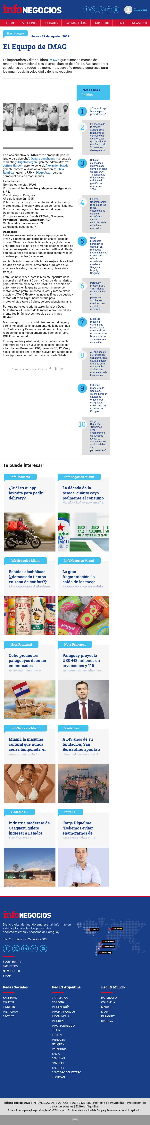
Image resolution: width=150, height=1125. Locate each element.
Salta (56, 1053)
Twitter (8, 1002)
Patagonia (59, 1049)
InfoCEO (70, 812)
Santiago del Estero (66, 1072)
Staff (120, 23)
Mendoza (58, 1039)
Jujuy (56, 1030)
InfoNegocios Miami (79, 477)
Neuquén (58, 1044)
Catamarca (60, 997)
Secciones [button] (29, 23)
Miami (105, 1011)
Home (10, 23)
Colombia (108, 1002)
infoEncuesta (20, 477)
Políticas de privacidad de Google (86, 1110)
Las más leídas (76, 23)
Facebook (10, 997)
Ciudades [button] (51, 23)
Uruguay (107, 1021)
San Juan (58, 1058)
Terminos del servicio (118, 1110)
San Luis (57, 1063)
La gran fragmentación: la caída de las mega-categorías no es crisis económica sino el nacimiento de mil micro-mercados (98, 214)
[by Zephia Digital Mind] (75, 1120)
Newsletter (11, 970)
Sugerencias (12, 961)
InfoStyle (59, 1021)
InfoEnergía (61, 1007)
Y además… (73, 728)
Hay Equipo (15, 33)
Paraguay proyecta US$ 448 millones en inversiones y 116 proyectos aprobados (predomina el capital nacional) (98, 296)
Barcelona (109, 997)
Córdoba (58, 1002)
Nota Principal (21, 644)
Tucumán (58, 1077)
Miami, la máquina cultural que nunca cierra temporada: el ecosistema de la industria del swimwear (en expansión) (98, 330)
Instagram (10, 1011)
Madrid (106, 1007)
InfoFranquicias (64, 1011)
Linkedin (9, 1007)
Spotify (8, 1016)
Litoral (57, 1035)
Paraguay (108, 1016)
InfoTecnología (63, 1025)
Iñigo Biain (93, 1106)
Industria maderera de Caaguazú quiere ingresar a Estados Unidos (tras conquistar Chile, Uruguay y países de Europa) (98, 398)
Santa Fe (58, 1067)
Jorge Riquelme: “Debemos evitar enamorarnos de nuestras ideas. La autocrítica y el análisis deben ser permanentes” (98, 436)
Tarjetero (102, 23)
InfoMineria (60, 1016)
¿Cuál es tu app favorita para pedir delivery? (98, 111)
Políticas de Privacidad (109, 1103)
